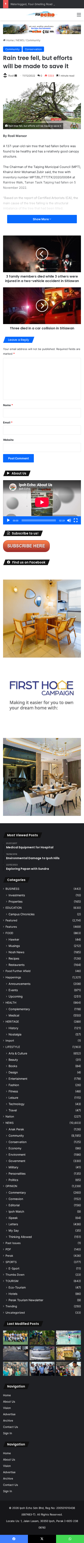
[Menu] (79, 16)
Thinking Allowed (20, 1237)
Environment (17, 1154)
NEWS (20, 40)
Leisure (13, 1097)
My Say (14, 1230)
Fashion (14, 1085)
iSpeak (13, 1218)
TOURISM (12, 1281)
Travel (13, 1110)
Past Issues (13, 1243)
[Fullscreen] (76, 520)
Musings (14, 946)
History (13, 1028)
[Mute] (69, 520)
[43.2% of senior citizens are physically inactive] (68, 1353)
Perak (9, 1255)
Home (10, 40)
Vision (7, 1408)
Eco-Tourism (17, 1287)
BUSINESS (12, 888)
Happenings (13, 977)
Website (8, 439)
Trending (11, 1306)
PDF (8, 1249)
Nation (10, 1116)
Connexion (16, 1199)
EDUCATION (14, 907)
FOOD (9, 933)
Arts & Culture (18, 1053)
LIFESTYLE (13, 1047)
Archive (8, 1420)
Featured (11, 920)
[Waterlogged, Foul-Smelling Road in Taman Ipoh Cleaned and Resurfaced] (15, 1353)
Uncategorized (15, 1312)
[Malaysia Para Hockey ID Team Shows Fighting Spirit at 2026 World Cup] (15, 1338)
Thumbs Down (15, 1274)
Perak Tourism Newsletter (26, 1300)
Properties (15, 901)
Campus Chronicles (21, 914)
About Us (9, 1401)
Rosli (11, 75)
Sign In (7, 1433)
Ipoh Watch (16, 1211)
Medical (14, 1015)
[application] (42, 502)
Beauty (13, 1059)
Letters (13, 1224)
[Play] (8, 520)
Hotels (13, 1293)
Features (11, 926)
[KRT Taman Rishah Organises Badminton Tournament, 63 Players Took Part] (68, 1338)
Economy (15, 1148)
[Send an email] (15, 75)
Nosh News (16, 952)
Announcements (19, 983)
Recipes (14, 958)
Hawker (14, 939)
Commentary (17, 1192)
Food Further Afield (18, 971)
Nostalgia (15, 1034)
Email (7, 422)
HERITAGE (12, 1021)
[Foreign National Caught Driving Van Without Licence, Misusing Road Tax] (42, 1353)
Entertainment (18, 1078)
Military (13, 1167)
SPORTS (11, 1262)
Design (13, 1072)
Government (17, 1161)
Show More (41, 219)
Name (8, 405)
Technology (16, 1104)
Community (33, 40)
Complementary (19, 1009)
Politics (13, 1180)
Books (13, 1066)
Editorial (14, 1205)
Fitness (13, 1091)
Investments (17, 895)
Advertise (9, 1414)
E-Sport (14, 1268)
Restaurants (16, 964)
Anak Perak (16, 1129)
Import (10, 1040)
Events (13, 990)
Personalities (17, 1173)
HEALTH (11, 1002)
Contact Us (10, 1427)
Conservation (33, 49)
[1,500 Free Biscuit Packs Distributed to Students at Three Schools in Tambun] (68, 1369)
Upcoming (16, 996)
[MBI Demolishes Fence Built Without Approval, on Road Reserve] (42, 1338)
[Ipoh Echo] (42, 14)
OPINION (11, 1186)
